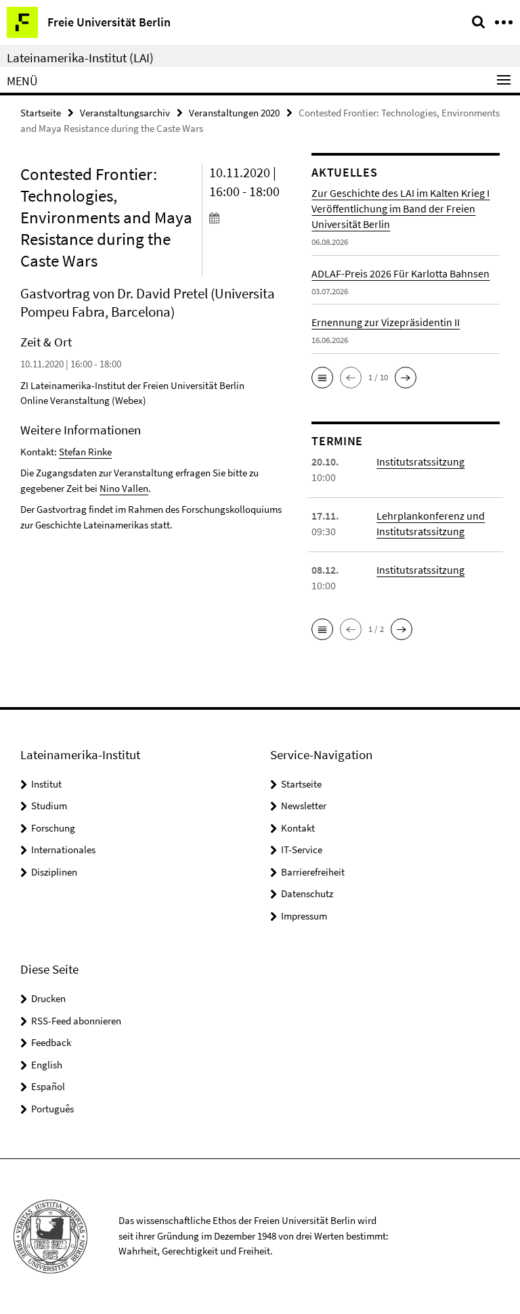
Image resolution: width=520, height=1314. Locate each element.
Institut (46, 783)
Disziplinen (54, 871)
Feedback (51, 1042)
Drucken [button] (48, 998)
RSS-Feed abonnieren (76, 1020)
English (46, 1064)
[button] (322, 377)
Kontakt (298, 827)
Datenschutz (307, 893)
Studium (49, 805)
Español (48, 1086)
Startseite (40, 112)
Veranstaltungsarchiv (125, 112)
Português (52, 1108)
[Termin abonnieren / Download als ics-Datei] (250, 217)
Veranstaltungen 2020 (234, 112)
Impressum (304, 915)
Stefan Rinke (85, 451)
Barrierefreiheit (313, 871)
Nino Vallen (124, 488)
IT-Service (301, 849)
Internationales (63, 849)
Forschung (53, 827)
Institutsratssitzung (420, 461)
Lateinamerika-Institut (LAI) (80, 57)
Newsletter (303, 805)
